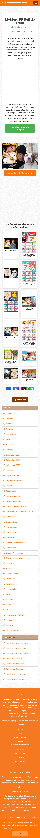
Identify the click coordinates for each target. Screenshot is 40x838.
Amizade (9, 418)
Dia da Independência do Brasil (19, 511)
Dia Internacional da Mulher (17, 558)
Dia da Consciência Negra (16, 506)
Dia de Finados (11, 532)
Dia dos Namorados (14, 542)
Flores (8, 594)
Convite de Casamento (15, 674)
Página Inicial (14, 27)
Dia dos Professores (14, 553)
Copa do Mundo (12, 496)
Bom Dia (9, 449)
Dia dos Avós (11, 537)
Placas (8, 620)
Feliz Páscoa (11, 584)
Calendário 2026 (12, 465)
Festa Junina (11, 589)
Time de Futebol (12, 630)
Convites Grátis (20, 757)
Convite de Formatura (15, 679)
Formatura (10, 599)
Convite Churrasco (13, 658)
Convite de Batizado (14, 669)
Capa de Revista (12, 475)
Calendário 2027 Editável (20, 173)
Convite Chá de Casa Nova (17, 643)
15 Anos (8, 413)
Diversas (9, 563)
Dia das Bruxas (11, 517)
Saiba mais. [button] (7, 828)
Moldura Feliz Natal (20, 753)
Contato (20, 733)
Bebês (8, 439)
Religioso (9, 625)
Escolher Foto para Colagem (20, 128)
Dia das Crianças (12, 522)
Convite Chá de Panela (15, 648)
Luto (7, 609)
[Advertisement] (20, 81)
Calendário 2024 (12, 455)
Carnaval (9, 486)
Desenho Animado (13, 501)
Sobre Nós (32, 817)
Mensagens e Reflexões (15, 615)
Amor (8, 424)
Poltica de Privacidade (20, 737)
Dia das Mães (11, 527)
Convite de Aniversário (15, 664)
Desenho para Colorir (20, 761)
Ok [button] (20, 834)
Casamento (10, 491)
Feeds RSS (20, 817)
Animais (9, 429)
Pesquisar (21, 399)
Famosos (27, 27)
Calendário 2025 (12, 460)
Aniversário (10, 434)
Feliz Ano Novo (11, 573)
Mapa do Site (7, 817)
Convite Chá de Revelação (17, 653)
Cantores (9, 470)
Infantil (8, 604)
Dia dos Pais (10, 548)
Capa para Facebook (15, 480)
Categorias (20, 741)
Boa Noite (9, 444)
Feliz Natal (10, 579)
